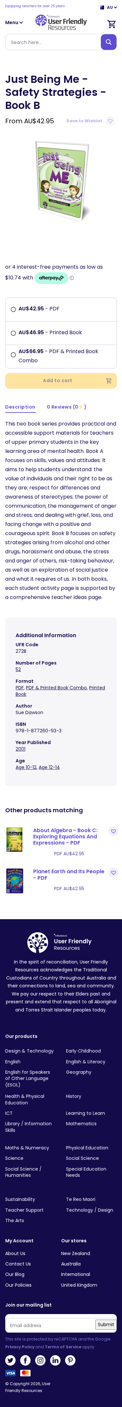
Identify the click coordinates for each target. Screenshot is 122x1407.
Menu (12, 22)
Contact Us (18, 1264)
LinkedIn (55, 1360)
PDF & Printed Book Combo (56, 687)
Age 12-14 (49, 767)
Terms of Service (63, 1347)
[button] (91, 121)
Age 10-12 (26, 767)
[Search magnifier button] (108, 42)
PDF (20, 687)
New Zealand (75, 1253)
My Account (19, 1241)
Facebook (25, 1360)
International (75, 1274)
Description (20, 407)
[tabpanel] (61, 180)
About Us (15, 1253)
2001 (20, 749)
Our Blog (14, 1274)
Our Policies (18, 1285)
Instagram (40, 1360)
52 (18, 669)
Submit (106, 1324)
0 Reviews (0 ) (67, 407)
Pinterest (70, 1360)
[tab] (20, 407)
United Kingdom (79, 1285)
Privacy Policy (19, 1347)
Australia (71, 1264)
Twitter (10, 1360)
